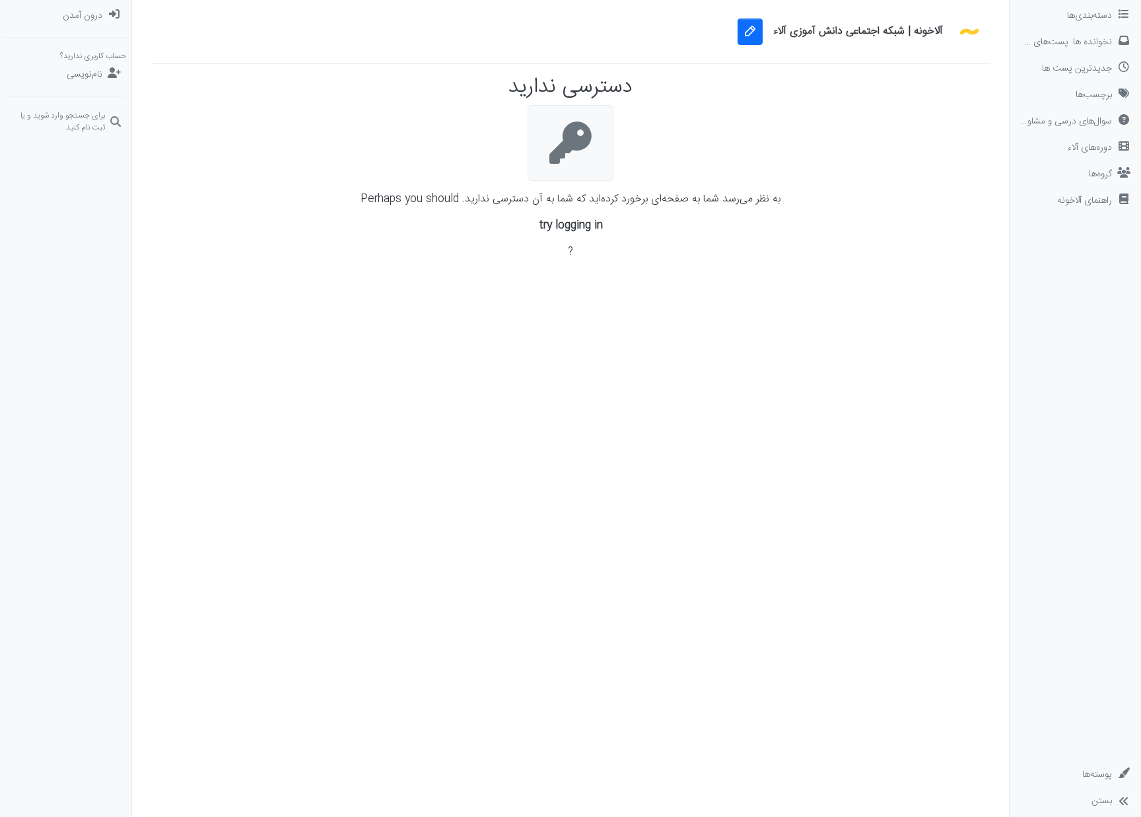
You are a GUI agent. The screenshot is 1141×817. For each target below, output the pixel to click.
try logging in (571, 226)
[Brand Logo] (969, 32)
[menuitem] (65, 15)
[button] (1075, 200)
